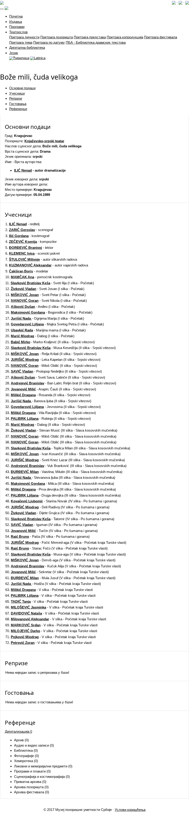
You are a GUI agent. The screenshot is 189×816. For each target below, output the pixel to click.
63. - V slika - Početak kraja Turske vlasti (49, 590)
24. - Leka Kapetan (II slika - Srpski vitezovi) (52, 360)
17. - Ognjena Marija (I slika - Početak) (44, 318)
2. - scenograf (29, 230)
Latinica (39, 58)
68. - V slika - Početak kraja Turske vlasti (55, 619)
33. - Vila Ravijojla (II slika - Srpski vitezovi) (50, 413)
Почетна (16, 16)
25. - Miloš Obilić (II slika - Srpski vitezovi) (51, 366)
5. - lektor (29, 248)
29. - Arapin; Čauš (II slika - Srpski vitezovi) (50, 389)
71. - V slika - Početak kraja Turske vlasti (50, 637)
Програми (16, 27)
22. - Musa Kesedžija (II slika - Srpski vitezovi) (60, 348)
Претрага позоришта (56, 37)
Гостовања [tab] (17, 104)
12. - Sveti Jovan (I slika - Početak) (44, 289)
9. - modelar (26, 271)
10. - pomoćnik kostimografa (38, 277)
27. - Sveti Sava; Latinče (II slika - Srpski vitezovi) (55, 377)
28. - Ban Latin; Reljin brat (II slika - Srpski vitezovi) (60, 383)
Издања (15, 22)
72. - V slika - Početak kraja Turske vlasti (48, 643)
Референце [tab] (18, 109)
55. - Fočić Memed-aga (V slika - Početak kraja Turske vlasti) (65, 542)
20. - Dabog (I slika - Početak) (39, 336)
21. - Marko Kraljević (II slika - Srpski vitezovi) (50, 342)
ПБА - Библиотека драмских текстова (96, 42)
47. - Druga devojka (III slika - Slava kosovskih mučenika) (63, 495)
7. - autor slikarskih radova (41, 259)
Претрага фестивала (160, 37)
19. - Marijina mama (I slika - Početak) (45, 330)
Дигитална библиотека (27, 47)
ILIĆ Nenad (23, 170)
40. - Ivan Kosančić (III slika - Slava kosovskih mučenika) (63, 454)
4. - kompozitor (31, 242)
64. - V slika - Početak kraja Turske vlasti (50, 595)
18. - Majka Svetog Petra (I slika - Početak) (54, 324)
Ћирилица (21, 58)
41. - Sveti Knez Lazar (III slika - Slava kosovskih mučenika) (65, 460)
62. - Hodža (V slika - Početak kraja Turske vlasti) (53, 584)
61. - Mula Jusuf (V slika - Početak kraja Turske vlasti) (60, 578)
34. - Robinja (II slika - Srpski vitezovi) (48, 418)
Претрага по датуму (49, 42)
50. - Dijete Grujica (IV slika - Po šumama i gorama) (57, 513)
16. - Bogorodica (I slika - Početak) (48, 312)
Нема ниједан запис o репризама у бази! (37, 672)
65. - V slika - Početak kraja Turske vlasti (46, 601)
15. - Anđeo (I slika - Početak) (40, 307)
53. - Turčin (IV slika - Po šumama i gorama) (51, 531)
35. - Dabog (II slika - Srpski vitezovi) (45, 425)
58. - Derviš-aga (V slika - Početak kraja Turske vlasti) (60, 560)
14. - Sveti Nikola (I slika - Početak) (46, 301)
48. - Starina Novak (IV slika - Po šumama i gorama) (61, 501)
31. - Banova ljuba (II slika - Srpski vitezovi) (48, 401)
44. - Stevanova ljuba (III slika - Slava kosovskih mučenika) (60, 477)
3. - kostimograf (27, 236)
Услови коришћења (130, 810)
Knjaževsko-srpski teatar (44, 141)
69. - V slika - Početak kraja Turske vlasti (51, 625)
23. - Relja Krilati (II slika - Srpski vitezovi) (51, 354)
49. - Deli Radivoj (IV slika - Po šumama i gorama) (57, 507)
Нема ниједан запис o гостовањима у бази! (39, 702)
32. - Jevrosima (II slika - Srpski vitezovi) (53, 407)
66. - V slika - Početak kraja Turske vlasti (54, 607)
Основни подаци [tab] (22, 88)
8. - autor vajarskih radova (46, 265)
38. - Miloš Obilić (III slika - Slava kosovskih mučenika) (60, 442)
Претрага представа (90, 37)
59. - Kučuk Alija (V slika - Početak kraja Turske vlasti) (63, 566)
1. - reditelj (22, 224)
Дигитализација (18, 731)
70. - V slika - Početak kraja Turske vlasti (51, 631)
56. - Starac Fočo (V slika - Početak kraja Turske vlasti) (56, 548)
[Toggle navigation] (2, 9)
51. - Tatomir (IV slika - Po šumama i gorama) (59, 519)
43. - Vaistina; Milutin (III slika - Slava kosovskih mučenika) (63, 472)
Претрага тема (20, 42)
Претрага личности (24, 37)
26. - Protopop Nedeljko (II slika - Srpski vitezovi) (53, 371)
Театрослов (18, 32)
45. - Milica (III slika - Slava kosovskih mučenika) (59, 483)
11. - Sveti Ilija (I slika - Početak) (49, 283)
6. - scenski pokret (32, 253)
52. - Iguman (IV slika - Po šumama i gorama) (51, 525)
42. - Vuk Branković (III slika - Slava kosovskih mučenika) (66, 466)
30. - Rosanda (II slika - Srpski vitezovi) (47, 395)
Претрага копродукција (125, 37)
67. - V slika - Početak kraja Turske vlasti (52, 613)
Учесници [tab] (17, 93)
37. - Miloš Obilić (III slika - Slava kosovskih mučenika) (60, 436)
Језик (13, 53)
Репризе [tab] (15, 98)
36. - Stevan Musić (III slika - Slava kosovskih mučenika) (61, 430)
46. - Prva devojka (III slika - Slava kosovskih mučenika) (60, 489)
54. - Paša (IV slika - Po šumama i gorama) (47, 536)
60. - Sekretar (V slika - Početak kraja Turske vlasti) (57, 572)
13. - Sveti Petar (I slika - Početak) (45, 295)
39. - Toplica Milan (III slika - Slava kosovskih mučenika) (67, 448)
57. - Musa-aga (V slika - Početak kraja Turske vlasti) (65, 554)
